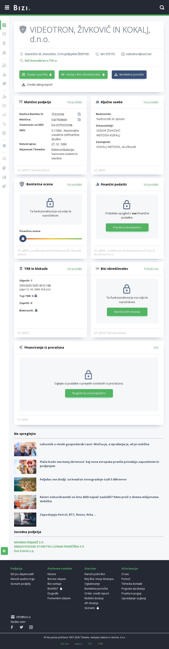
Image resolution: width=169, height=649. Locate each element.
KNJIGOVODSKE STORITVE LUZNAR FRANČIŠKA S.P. (49, 546)
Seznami (89, 608)
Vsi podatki (74, 102)
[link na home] (22, 8)
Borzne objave (57, 579)
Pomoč (125, 579)
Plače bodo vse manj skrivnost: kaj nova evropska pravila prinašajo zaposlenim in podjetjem (99, 464)
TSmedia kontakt (131, 584)
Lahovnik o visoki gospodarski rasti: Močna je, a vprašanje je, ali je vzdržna (94, 444)
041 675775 (107, 54)
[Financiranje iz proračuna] (4, 74)
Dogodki (53, 593)
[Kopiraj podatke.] (80, 114)
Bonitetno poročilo (131, 74)
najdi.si (78, 643)
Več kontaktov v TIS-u (41, 61)
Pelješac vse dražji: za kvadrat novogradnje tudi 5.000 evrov (83, 479)
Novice (52, 574)
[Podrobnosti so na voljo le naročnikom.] (36, 296)
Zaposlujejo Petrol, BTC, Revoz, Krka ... (68, 515)
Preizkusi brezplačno (127, 227)
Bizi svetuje (54, 584)
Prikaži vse (151, 269)
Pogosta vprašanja (133, 588)
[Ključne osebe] (4, 52)
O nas (125, 574)
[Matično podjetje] (4, 34)
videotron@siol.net (138, 54)
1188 (100, 643)
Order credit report (96, 593)
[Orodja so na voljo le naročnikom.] (4, 551)
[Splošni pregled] (4, 25)
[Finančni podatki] (4, 96)
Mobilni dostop (94, 598)
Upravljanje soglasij (133, 598)
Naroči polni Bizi (94, 574)
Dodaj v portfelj (37, 74)
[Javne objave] (4, 83)
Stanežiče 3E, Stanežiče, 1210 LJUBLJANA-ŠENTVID (57, 54)
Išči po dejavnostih (22, 574)
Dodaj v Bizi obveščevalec (83, 74)
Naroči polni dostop (127, 312)
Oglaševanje (92, 584)
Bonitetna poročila (96, 588)
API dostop (91, 603)
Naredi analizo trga (23, 579)
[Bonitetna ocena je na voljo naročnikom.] (22, 29)
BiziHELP (53, 588)
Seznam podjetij (21, 584)
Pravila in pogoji (131, 593)
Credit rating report (39, 84)
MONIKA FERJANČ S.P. (29, 542)
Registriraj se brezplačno (89, 393)
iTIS (90, 643)
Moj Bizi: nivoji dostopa (99, 579)
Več (156, 347)
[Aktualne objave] (4, 65)
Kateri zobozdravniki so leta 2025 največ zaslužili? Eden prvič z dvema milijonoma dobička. (99, 499)
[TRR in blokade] (4, 43)
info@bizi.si (23, 617)
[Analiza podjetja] (4, 159)
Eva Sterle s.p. (24, 551)
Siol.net (65, 643)
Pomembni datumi (59, 598)
